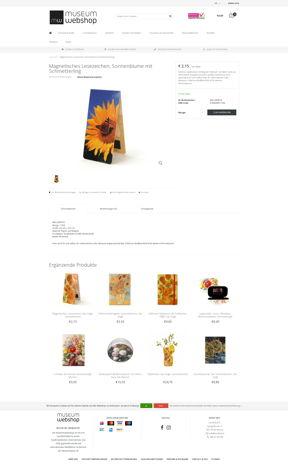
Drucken (145, 192)
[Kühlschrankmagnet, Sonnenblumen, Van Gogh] (120, 289)
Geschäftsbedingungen (94, 459)
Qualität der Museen (217, 49)
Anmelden (233, 3)
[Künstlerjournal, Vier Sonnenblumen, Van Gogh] (215, 349)
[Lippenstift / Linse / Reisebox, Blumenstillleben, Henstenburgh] (215, 289)
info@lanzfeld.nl (216, 433)
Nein (161, 405)
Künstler (211, 32)
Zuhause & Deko (66, 32)
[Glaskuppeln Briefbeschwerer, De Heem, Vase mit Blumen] (120, 349)
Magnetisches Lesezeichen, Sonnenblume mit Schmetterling (87, 57)
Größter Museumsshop (170, 49)
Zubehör (109, 32)
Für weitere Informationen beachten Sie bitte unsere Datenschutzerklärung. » (206, 405)
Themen (53, 41)
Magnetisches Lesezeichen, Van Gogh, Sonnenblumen (72, 315)
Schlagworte (147, 208)
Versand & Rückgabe (177, 459)
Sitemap (215, 459)
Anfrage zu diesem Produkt (94, 192)
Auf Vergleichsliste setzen (123, 192)
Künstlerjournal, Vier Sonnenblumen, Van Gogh (215, 375)
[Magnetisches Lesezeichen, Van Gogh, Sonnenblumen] (73, 289)
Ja (146, 405)
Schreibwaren (90, 32)
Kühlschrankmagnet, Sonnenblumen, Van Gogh (120, 315)
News (68, 41)
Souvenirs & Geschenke (162, 32)
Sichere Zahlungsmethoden (122, 49)
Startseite (53, 57)
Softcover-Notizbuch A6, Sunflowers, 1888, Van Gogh (167, 315)
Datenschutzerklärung (124, 459)
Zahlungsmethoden (152, 459)
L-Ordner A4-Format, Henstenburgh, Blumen (73, 375)
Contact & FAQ (200, 459)
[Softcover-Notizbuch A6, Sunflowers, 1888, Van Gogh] (168, 289)
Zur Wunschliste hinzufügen (63, 192)
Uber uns (73, 459)
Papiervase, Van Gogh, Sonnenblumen (168, 374)
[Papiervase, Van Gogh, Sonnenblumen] (168, 349)
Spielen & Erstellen (131, 32)
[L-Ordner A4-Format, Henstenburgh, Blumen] (73, 349)
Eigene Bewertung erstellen (89, 77)
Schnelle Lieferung (74, 49)
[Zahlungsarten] (102, 423)
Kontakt (214, 417)
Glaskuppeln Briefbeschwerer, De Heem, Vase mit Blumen (120, 375)
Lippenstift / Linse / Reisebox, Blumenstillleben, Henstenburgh (215, 315)
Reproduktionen (190, 32)
